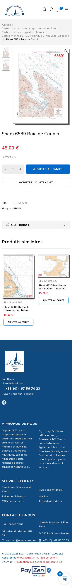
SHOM (17, 208)
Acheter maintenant (36, 182)
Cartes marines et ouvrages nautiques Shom (30, 28)
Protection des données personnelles (39, 561)
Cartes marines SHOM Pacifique (22, 35)
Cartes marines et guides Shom (22, 32)
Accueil (6, 24)
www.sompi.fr (26, 557)
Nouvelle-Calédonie (58, 35)
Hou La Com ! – (49, 557)
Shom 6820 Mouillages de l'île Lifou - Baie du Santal (52, 288)
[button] (66, 51)
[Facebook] (4, 402)
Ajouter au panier (48, 169)
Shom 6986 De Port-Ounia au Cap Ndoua (16, 308)
